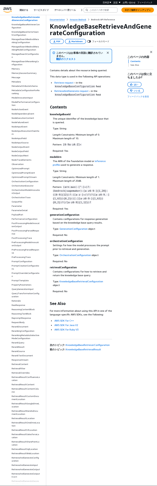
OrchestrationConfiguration (75, 255)
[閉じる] (108, 52)
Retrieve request (63, 82)
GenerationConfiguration (73, 228)
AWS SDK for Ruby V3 (66, 329)
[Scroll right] (81, 10)
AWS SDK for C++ (64, 320)
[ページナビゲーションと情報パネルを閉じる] (151, 52)
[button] (66, 59)
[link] (103, 19)
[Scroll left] (17, 10)
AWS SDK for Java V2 (66, 325)
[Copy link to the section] (47, 107)
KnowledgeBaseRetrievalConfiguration (81, 281)
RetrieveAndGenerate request (71, 90)
